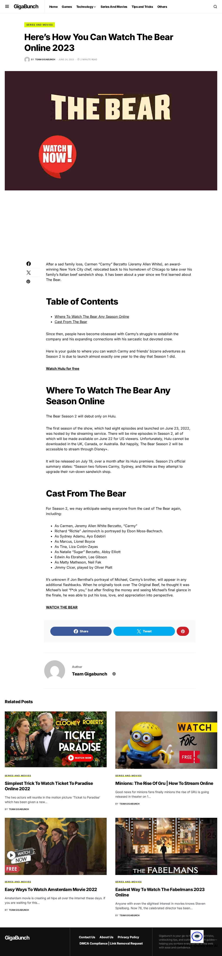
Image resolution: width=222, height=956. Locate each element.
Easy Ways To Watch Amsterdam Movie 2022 (51, 889)
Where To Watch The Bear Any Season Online (92, 316)
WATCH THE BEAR (62, 607)
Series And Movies (39, 24)
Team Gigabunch (89, 674)
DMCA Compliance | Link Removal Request (111, 943)
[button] (7, 6)
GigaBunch (26, 6)
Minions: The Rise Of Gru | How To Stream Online (164, 783)
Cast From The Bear (71, 322)
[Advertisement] (111, 229)
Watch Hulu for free (62, 368)
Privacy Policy (128, 937)
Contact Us (87, 937)
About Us (106, 937)
